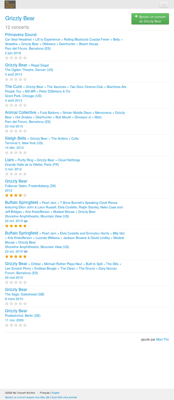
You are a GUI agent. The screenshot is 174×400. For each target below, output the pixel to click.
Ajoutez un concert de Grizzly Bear (152, 18)
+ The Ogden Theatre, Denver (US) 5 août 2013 (29, 69)
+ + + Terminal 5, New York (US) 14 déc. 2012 (42, 143)
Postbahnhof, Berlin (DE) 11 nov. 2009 (23, 315)
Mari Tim (162, 339)
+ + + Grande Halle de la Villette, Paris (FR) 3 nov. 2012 (42, 164)
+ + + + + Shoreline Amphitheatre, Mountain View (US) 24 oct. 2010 (64, 211)
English (56, 392)
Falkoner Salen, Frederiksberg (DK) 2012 (30, 186)
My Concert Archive (10, 4)
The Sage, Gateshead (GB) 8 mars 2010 (24, 294)
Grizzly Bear (20, 18)
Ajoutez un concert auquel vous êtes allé (27, 397)
